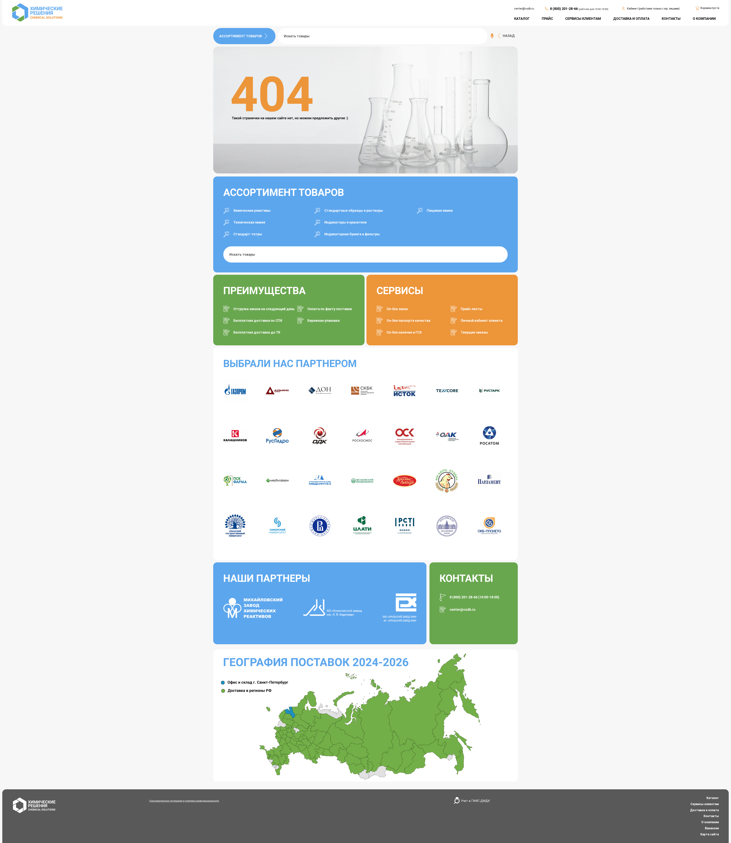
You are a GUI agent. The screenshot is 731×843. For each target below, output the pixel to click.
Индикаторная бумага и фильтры (352, 234)
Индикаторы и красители (345, 222)
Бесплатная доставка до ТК (256, 332)
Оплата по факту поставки (329, 309)
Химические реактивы (252, 210)
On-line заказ (397, 309)
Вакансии (712, 828)
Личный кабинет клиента (482, 321)
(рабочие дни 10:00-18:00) (593, 9)
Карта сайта (709, 834)
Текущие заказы (474, 332)
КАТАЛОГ (522, 19)
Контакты (711, 816)
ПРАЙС (547, 19)
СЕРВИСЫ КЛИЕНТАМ (583, 19)
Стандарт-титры (247, 234)
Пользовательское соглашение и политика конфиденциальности (184, 801)
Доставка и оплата (704, 810)
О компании (710, 822)
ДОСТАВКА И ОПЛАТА (631, 19)
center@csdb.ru (524, 8)
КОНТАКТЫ (671, 19)
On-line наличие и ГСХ (404, 332)
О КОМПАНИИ (704, 19)
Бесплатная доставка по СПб (257, 321)
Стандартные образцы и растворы (353, 210)
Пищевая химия (440, 210)
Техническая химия (249, 222)
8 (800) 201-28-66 (564, 9)
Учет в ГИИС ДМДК (475, 801)
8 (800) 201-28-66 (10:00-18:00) (474, 597)
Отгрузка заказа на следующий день (263, 309)
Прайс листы (471, 309)
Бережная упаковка (323, 321)
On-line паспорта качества (408, 321)
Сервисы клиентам (704, 804)
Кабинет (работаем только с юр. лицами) (653, 8)
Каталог (712, 798)
